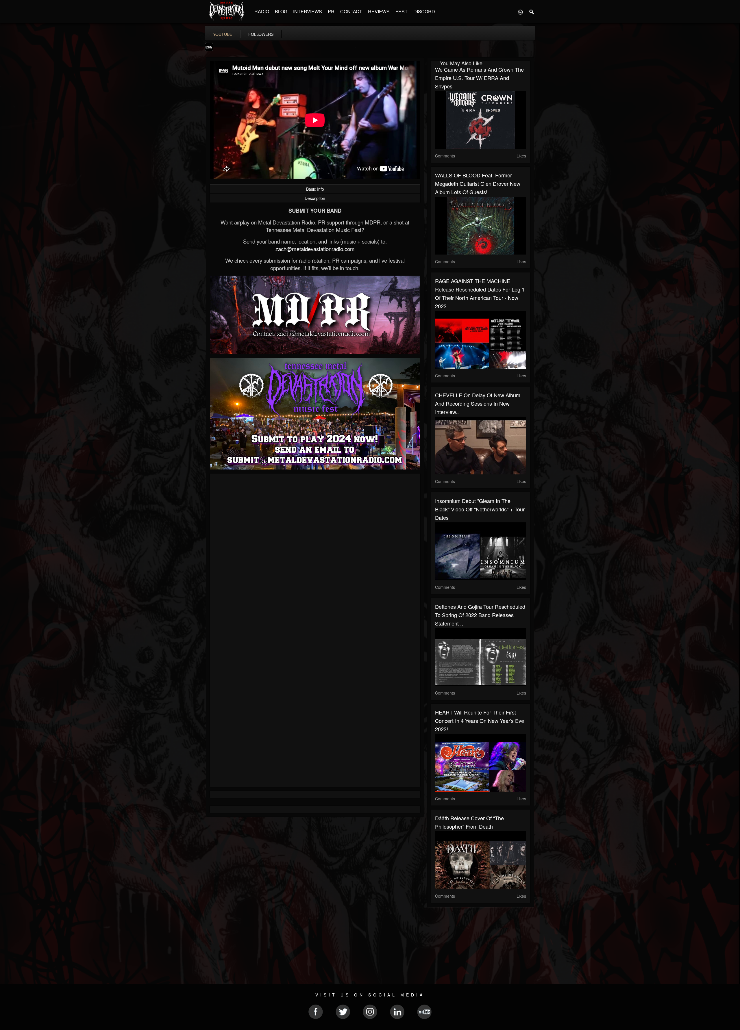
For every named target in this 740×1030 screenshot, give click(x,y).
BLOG (281, 11)
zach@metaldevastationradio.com (315, 249)
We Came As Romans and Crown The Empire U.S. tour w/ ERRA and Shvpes (479, 78)
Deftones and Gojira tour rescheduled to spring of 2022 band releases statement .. (480, 615)
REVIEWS (379, 11)
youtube (222, 34)
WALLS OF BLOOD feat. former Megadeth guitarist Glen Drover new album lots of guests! (477, 183)
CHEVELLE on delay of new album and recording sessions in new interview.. (477, 403)
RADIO (261, 11)
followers (260, 34)
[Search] (532, 11)
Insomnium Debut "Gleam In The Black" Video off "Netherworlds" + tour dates (480, 509)
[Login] (520, 11)
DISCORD (424, 11)
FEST (401, 11)
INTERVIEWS (307, 11)
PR (331, 11)
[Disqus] (315, 555)
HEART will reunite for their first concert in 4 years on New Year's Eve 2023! (479, 720)
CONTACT (351, 11)
